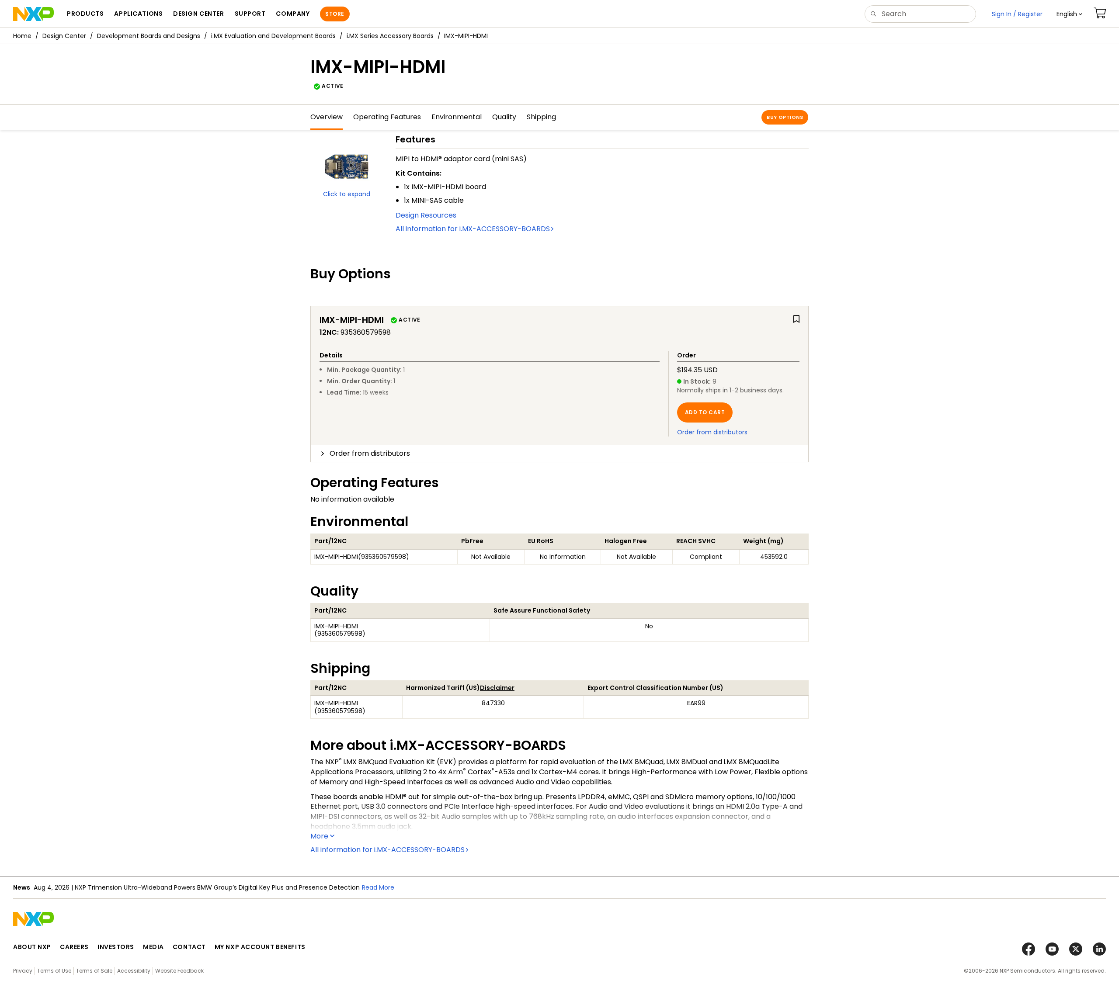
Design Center (64, 35)
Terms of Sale (94, 970)
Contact (189, 946)
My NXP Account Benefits (260, 946)
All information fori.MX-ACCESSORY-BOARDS (473, 229)
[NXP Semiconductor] (33, 14)
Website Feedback (179, 970)
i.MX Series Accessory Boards (390, 35)
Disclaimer (497, 687)
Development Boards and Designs (148, 35)
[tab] (559, 453)
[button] (1069, 14)
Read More (272, 887)
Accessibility (133, 970)
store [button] (334, 13)
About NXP (32, 946)
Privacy (22, 970)
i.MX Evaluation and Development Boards (273, 35)
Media (153, 946)
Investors (115, 946)
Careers (74, 946)
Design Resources (426, 215)
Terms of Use (54, 970)
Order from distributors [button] (370, 453)
